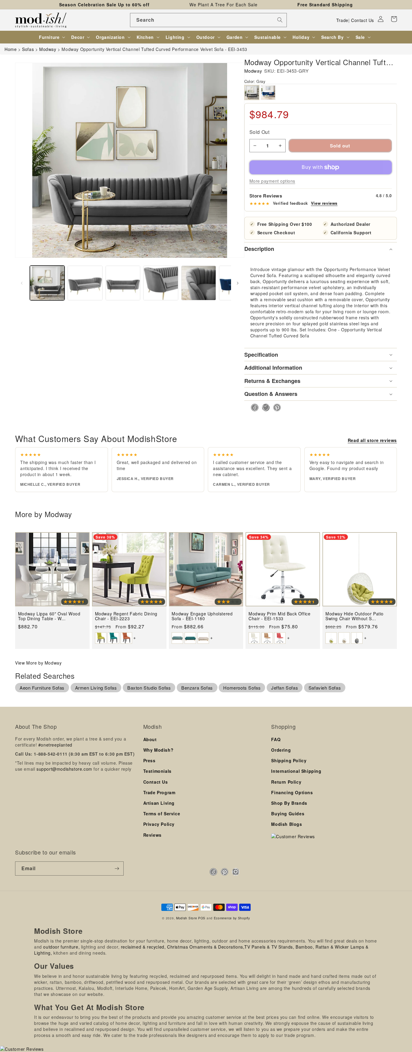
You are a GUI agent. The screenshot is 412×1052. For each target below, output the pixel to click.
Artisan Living (159, 803)
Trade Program (159, 792)
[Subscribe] (116, 868)
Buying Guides (287, 813)
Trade (342, 20)
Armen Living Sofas (96, 687)
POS (201, 918)
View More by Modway (38, 663)
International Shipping (296, 771)
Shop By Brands (289, 803)
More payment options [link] (272, 181)
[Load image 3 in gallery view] (123, 283)
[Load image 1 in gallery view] (47, 283)
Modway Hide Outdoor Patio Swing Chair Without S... (354, 616)
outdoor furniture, (61, 947)
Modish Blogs (286, 824)
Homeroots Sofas (242, 687)
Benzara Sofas (197, 687)
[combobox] (208, 20)
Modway (253, 71)
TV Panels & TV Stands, (269, 947)
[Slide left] (21, 283)
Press (149, 760)
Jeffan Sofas (284, 687)
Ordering (281, 750)
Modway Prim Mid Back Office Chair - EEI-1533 (279, 616)
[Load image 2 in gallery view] (85, 283)
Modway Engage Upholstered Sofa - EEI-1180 (202, 616)
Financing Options (292, 792)
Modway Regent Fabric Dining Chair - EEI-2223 (126, 616)
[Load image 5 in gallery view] (198, 283)
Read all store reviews (372, 440)
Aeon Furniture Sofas (42, 687)
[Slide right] (237, 283)
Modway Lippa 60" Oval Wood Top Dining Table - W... (49, 616)
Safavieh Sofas (325, 687)
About (150, 739)
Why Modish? (158, 750)
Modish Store (186, 918)
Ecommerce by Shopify (232, 918)
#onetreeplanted (55, 745)
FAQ (275, 739)
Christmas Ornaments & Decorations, (205, 947)
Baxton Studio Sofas (149, 687)
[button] (394, 19)
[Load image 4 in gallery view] (160, 283)
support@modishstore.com (64, 769)
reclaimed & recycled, (143, 947)
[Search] (280, 20)
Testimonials (157, 771)
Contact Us (362, 20)
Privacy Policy (159, 824)
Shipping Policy (288, 760)
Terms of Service (161, 813)
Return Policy (286, 782)
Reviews (152, 835)
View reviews (324, 203)
